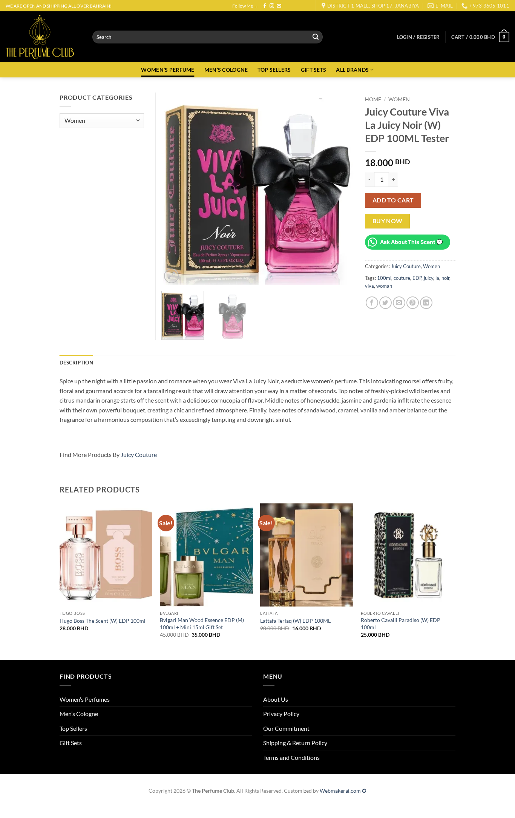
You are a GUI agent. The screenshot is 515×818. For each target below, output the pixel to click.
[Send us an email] (279, 6)
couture (402, 278)
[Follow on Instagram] (272, 6)
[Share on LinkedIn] (426, 302)
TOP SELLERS (274, 69)
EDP (417, 278)
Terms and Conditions (291, 757)
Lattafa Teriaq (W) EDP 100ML (295, 620)
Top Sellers (73, 728)
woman (384, 286)
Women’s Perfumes (85, 699)
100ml (384, 278)
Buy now (387, 221)
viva (369, 286)
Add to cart (393, 200)
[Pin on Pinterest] (412, 302)
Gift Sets (71, 742)
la (437, 278)
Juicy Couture (406, 266)
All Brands (352, 69)
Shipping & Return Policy (295, 742)
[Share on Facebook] (372, 302)
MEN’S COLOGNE (226, 69)
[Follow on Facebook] (264, 6)
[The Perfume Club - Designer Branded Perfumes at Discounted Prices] (43, 36)
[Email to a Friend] (399, 302)
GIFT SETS (313, 69)
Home (373, 99)
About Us (275, 699)
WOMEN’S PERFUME (167, 69)
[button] (418, 37)
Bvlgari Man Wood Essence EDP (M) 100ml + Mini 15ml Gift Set (202, 623)
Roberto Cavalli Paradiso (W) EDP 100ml (400, 623)
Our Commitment (286, 728)
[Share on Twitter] (385, 302)
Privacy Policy (281, 713)
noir (445, 278)
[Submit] (316, 37)
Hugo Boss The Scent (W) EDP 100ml (103, 620)
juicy (428, 278)
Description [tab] (76, 363)
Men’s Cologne (79, 713)
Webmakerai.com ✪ (343, 790)
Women (399, 99)
